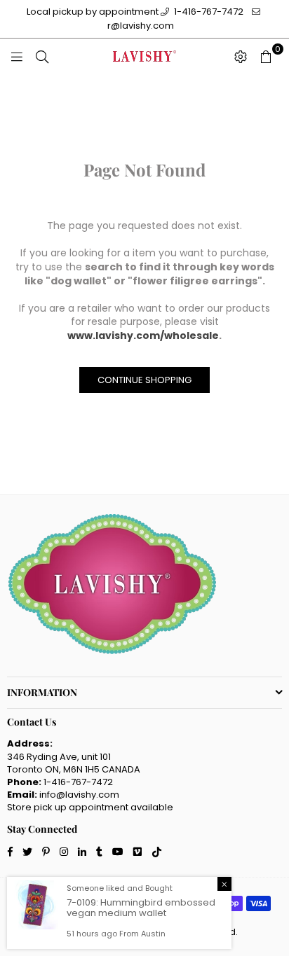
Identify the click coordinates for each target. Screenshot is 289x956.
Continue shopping (144, 380)
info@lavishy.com (79, 794)
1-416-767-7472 (207, 11)
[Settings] (240, 56)
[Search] (42, 56)
